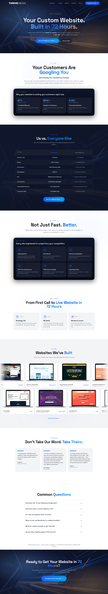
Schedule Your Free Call (53, 578)
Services (52, 3)
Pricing (60, 3)
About (80, 3)
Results (67, 3)
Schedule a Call (91, 3)
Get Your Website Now (53, 199)
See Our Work (66, 40)
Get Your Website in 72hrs (46, 41)
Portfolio (73, 3)
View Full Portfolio (53, 418)
